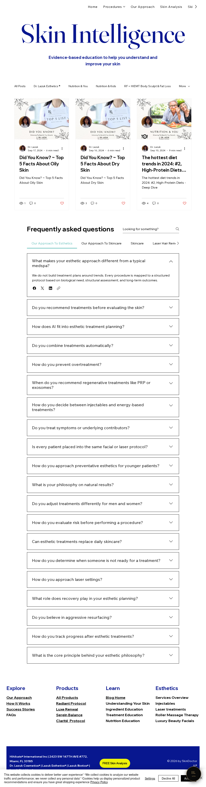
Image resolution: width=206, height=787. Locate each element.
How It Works (18, 703)
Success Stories (20, 709)
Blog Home (115, 697)
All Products (67, 697)
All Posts (20, 86)
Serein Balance (69, 715)
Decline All (168, 778)
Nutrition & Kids (106, 86)
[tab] (52, 243)
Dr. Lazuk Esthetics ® (47, 86)
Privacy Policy (99, 782)
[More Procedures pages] (124, 7)
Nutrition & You (78, 86)
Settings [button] (150, 778)
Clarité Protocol (70, 720)
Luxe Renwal (67, 709)
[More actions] (63, 148)
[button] (34, 288)
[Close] (201, 778)
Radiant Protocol (71, 703)
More (182, 86)
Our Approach (19, 697)
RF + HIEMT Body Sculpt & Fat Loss (147, 86)
